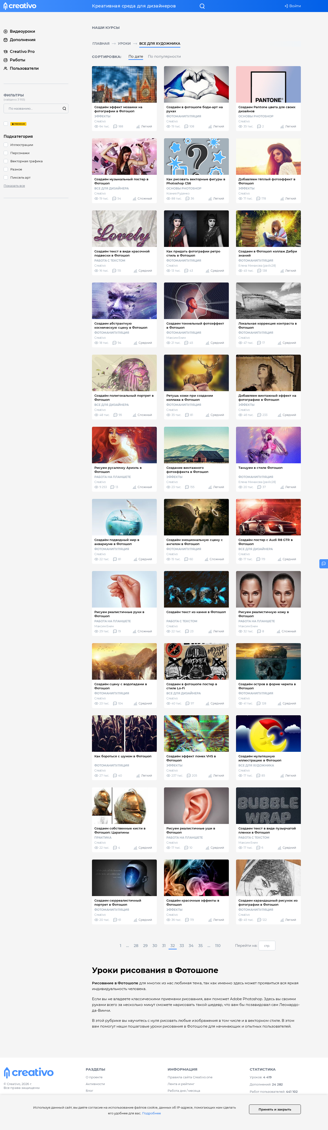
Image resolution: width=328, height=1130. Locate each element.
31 (164, 945)
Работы (17, 60)
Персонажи (20, 153)
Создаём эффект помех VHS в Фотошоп (191, 758)
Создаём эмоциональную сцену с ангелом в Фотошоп (194, 542)
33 (182, 945)
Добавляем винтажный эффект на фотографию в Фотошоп (267, 398)
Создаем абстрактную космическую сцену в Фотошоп (120, 325)
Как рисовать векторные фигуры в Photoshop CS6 (195, 181)
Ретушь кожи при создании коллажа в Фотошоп (189, 398)
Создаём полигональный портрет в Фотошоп (124, 398)
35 (200, 945)
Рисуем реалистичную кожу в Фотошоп (263, 614)
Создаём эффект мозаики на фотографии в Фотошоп (118, 109)
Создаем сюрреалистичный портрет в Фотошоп (117, 902)
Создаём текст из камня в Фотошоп (196, 612)
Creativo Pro (22, 51)
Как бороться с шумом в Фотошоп (123, 756)
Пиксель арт (20, 177)
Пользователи (24, 68)
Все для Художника (159, 43)
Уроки (124, 43)
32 (172, 945)
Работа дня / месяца (184, 1090)
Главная (100, 43)
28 (136, 945)
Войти (295, 6)
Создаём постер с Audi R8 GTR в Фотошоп (265, 542)
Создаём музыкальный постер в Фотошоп (121, 181)
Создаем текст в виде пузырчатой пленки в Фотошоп (267, 830)
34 (191, 945)
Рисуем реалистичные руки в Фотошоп (119, 614)
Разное (16, 169)
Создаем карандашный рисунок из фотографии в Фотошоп (268, 902)
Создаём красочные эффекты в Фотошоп (192, 902)
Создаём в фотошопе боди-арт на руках (194, 109)
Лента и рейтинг (181, 1084)
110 (218, 945)
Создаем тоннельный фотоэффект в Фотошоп (195, 325)
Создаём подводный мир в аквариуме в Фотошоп (116, 542)
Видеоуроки (22, 31)
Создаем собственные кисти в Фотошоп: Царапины (120, 830)
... (127, 945)
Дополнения (23, 40)
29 (145, 945)
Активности (95, 1084)
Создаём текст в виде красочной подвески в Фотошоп (122, 253)
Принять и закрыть (275, 1109)
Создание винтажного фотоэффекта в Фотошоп (187, 470)
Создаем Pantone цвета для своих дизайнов (266, 109)
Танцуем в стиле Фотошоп (260, 468)
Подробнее (151, 1113)
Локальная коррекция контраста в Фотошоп (267, 325)
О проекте (94, 1077)
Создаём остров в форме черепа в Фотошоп (267, 686)
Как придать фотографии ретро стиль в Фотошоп (193, 253)
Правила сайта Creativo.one (190, 1077)
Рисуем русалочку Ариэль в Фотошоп (118, 470)
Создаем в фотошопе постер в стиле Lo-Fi (191, 686)
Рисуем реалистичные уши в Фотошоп (190, 830)
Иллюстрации (21, 145)
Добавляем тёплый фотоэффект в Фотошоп (266, 181)
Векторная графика (26, 161)
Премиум (36, 123)
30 (154, 945)
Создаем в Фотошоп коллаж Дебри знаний (267, 253)
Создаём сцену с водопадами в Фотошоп (120, 686)
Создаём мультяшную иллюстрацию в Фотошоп (259, 758)
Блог (89, 1090)
